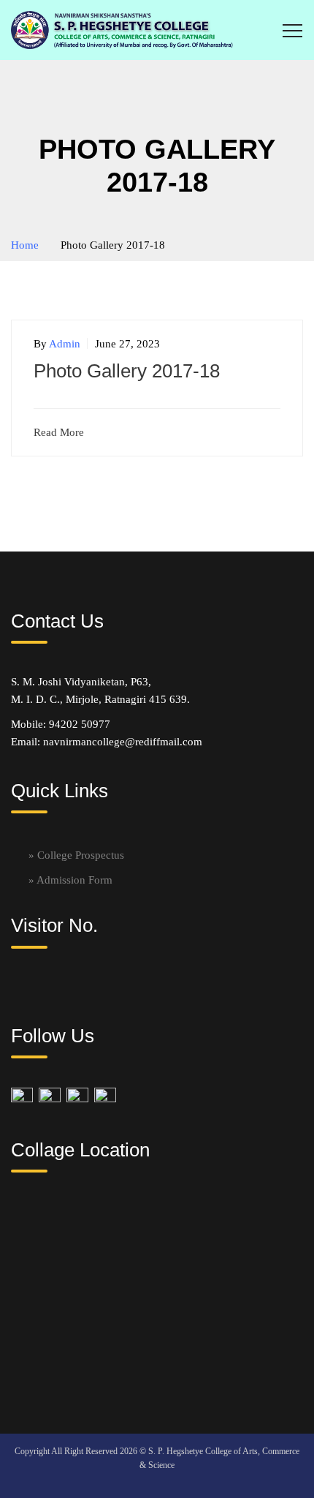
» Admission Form (70, 880)
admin (64, 344)
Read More (59, 432)
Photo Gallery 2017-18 (127, 371)
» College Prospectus (76, 855)
